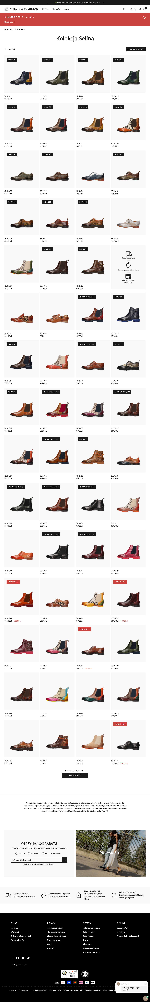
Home (6, 29)
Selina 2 (7, 333)
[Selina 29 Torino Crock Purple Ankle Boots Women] (93, 406)
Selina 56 (8, 191)
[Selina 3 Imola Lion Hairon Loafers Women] (57, 311)
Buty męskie (88, 936)
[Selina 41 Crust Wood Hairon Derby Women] (57, 596)
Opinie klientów (17, 940)
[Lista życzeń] (136, 9)
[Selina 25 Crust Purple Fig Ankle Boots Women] (21, 643)
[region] (75, 2)
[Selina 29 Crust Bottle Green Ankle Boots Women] (93, 691)
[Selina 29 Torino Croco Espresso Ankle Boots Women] (21, 691)
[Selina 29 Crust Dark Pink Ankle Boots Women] (128, 548)
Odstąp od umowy (19, 965)
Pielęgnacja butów (91, 948)
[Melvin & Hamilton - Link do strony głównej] (21, 9)
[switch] (72, 976)
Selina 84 (115, 191)
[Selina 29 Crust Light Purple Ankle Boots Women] (128, 501)
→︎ (65, 860)
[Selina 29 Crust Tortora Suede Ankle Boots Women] (93, 738)
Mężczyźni (56, 9)
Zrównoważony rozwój (21, 936)
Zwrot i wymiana (54, 940)
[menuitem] (45, 9)
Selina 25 (79, 286)
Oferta (87, 923)
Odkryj (121, 923)
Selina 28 (79, 523)
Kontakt (51, 948)
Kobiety (45, 9)
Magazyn (121, 932)
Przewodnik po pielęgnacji (128, 936)
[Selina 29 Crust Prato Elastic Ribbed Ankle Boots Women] (128, 643)
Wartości (15, 932)
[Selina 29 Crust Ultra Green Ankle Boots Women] (21, 264)
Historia (14, 928)
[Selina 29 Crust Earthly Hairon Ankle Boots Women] (57, 359)
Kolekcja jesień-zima (91, 928)
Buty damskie (88, 932)
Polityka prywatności (40, 990)
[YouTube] (23, 958)
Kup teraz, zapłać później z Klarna (79, 2)
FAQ (49, 944)
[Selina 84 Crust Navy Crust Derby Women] (128, 453)
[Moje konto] (131, 9)
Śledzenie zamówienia (56, 936)
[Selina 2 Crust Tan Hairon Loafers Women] (21, 311)
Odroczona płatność (56, 932)
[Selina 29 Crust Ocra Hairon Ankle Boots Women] (93, 596)
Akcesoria (87, 944)
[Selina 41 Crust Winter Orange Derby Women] (21, 548)
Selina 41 (8, 238)
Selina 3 (43, 333)
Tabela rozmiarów (55, 928)
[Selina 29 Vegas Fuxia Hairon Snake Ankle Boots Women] (57, 691)
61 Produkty (9, 49)
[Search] (140, 9)
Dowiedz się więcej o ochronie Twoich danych (38, 864)
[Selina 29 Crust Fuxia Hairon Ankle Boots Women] (57, 643)
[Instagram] (17, 958)
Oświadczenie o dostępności (73, 990)
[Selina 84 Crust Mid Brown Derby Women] (21, 738)
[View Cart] (144, 9)
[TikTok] (28, 958)
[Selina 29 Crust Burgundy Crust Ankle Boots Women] (128, 691)
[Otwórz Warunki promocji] (144, 17)
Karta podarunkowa (91, 952)
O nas (14, 923)
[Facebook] (12, 958)
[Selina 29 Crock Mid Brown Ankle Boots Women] (21, 453)
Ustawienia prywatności (93, 990)
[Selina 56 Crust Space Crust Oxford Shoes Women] (93, 169)
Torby (85, 940)
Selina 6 (7, 96)
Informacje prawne (24, 990)
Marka (66, 9)
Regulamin (12, 990)
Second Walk (122, 928)
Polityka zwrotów (55, 990)
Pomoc (51, 923)
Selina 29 (43, 96)
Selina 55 (79, 666)
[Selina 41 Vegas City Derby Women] (128, 216)
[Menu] (76, 971)
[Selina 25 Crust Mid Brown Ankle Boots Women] (57, 738)
